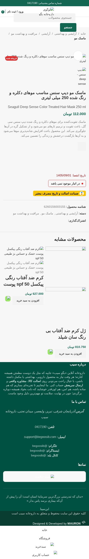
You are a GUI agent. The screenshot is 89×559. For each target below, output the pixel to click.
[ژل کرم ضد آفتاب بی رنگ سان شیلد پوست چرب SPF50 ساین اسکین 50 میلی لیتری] (66, 266)
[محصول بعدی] (73, 47)
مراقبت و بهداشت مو (24, 33)
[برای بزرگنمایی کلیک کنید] (78, 55)
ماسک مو (80, 38)
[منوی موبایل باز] (84, 11)
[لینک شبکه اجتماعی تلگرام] (45, 221)
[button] (70, 353)
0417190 (40, 427)
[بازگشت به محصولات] (78, 47)
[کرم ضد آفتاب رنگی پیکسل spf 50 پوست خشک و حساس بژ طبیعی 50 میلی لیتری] (23, 253)
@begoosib (39, 445)
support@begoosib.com (40, 437)
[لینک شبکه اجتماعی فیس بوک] (65, 221)
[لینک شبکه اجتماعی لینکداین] (50, 221)
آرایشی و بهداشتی (65, 33)
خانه (83, 33)
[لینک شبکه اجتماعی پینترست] (55, 221)
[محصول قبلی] (83, 47)
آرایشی (45, 33)
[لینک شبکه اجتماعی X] (60, 221)
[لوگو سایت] (44, 11)
